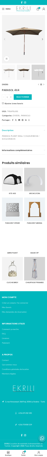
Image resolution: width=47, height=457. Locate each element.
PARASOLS (25, 115)
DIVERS (5, 84)
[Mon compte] (43, 9)
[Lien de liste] (23, 401)
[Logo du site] (23, 9)
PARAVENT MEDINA (34, 223)
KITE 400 (12, 193)
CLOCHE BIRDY (12, 282)
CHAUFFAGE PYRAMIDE (35, 282)
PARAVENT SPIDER (12, 223)
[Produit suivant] (43, 84)
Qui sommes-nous (9, 364)
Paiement (6, 343)
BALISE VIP (35, 253)
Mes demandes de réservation (14, 312)
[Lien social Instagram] (25, 2)
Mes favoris (6, 307)
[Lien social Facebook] (21, 2)
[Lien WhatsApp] (29, 120)
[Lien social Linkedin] (25, 120)
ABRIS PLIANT (12, 253)
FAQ (4, 334)
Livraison (5, 338)
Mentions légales (9, 374)
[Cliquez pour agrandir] (6, 58)
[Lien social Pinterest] (22, 120)
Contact (5, 360)
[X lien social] (15, 120)
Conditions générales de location (15, 369)
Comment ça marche (10, 329)
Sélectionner (22, 97)
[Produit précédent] (38, 84)
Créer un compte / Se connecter (15, 303)
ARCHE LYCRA (34, 193)
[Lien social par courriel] (19, 120)
